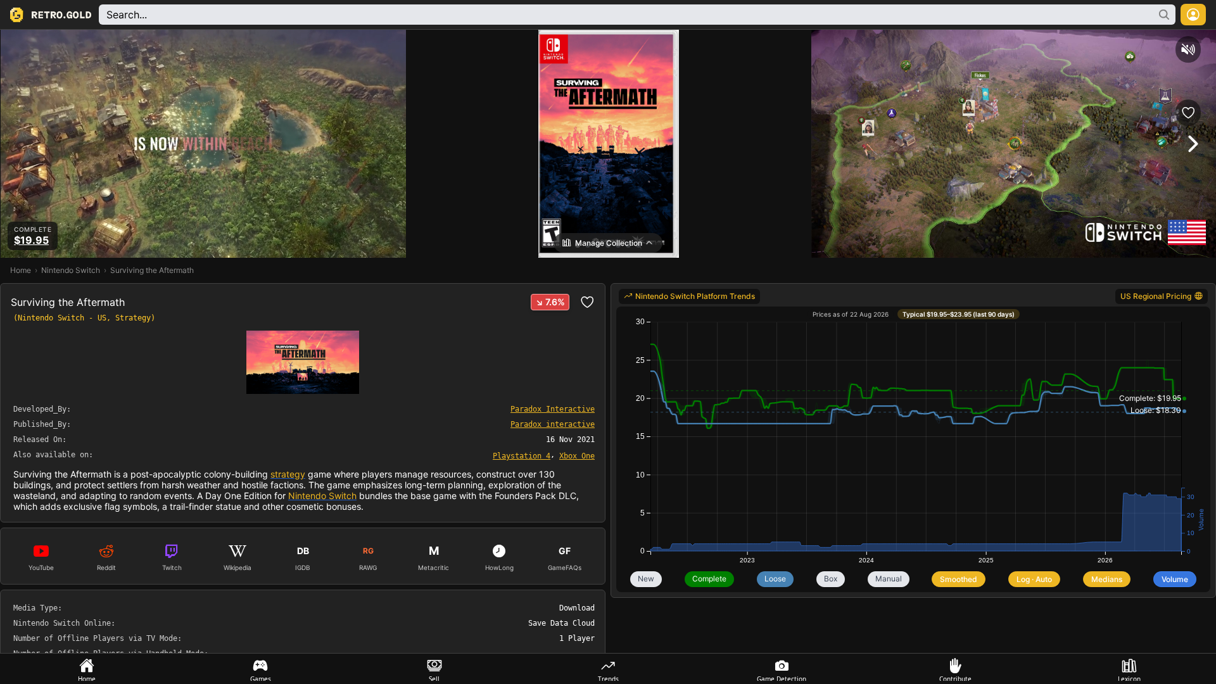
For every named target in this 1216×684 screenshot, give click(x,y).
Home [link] (20, 270)
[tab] (87, 669)
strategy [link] (287, 474)
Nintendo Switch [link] (70, 270)
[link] (521, 455)
